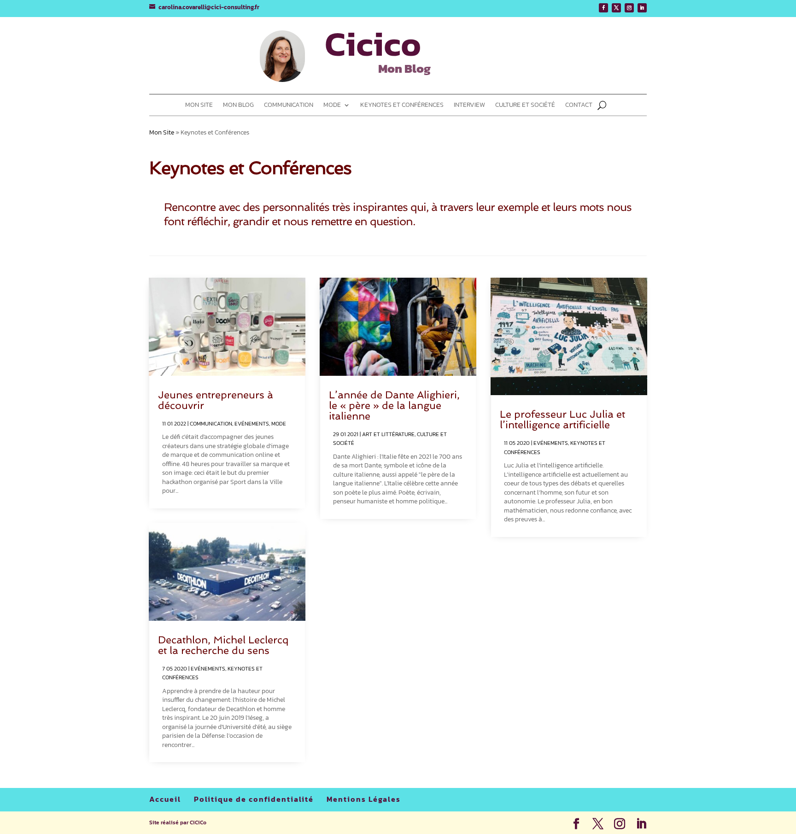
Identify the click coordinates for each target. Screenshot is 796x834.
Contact (578, 105)
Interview (469, 105)
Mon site (199, 105)
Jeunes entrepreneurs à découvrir (215, 400)
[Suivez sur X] (616, 7)
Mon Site (161, 132)
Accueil (165, 799)
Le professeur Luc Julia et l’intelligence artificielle (562, 419)
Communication (288, 105)
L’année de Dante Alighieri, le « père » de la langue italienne (394, 405)
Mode (332, 105)
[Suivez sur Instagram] (629, 7)
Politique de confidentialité (254, 799)
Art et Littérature (388, 434)
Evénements (251, 424)
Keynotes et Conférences (402, 105)
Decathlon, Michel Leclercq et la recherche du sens (223, 645)
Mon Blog (238, 105)
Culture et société (525, 105)
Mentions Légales (364, 799)
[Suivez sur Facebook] (603, 7)
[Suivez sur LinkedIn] (642, 7)
